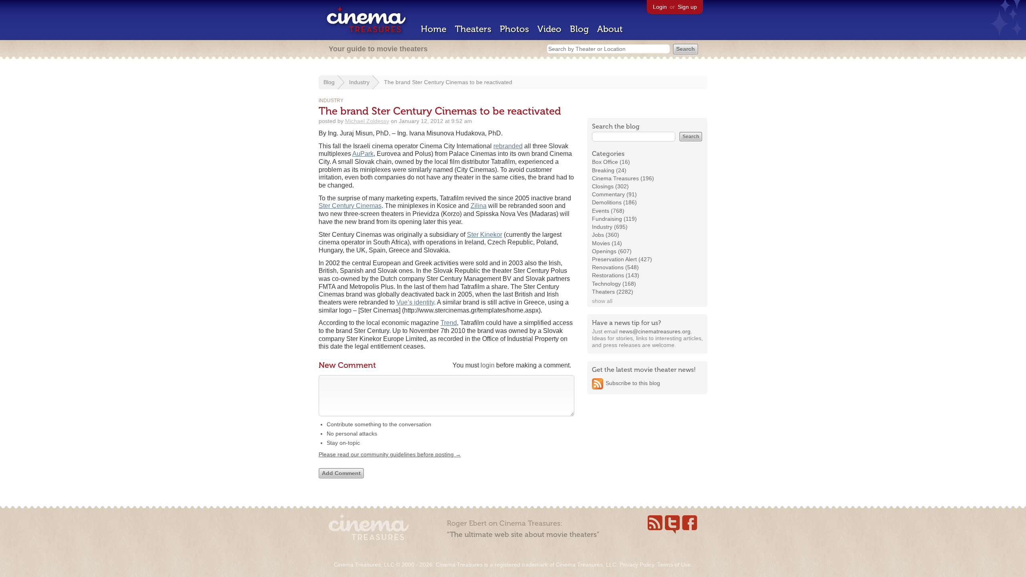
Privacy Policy (637, 564)
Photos (514, 29)
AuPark (363, 153)
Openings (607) (612, 251)
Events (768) (608, 211)
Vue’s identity (415, 302)
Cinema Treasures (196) (623, 178)
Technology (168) (614, 283)
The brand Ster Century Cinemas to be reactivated (448, 82)
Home (433, 29)
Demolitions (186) (614, 202)
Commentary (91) (614, 194)
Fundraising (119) (614, 219)
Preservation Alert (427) (622, 259)
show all (602, 301)
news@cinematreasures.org (655, 331)
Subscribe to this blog (633, 383)
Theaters (473, 29)
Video (549, 29)
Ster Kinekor (484, 234)
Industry (359, 82)
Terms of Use (674, 564)
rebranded (508, 146)
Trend (448, 322)
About (610, 29)
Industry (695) (610, 227)
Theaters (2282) (612, 291)
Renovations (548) (615, 267)
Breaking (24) (609, 170)
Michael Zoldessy (367, 121)
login (488, 365)
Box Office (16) (611, 162)
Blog (579, 29)
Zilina (479, 205)
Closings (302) (610, 186)
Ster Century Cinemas (350, 205)
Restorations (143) (615, 275)
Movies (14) (607, 243)
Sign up (687, 7)
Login (660, 7)
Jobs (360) (605, 235)
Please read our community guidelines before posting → (390, 454)
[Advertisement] (647, 451)
